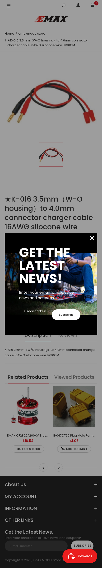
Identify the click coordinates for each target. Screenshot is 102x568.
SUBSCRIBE (66, 315)
